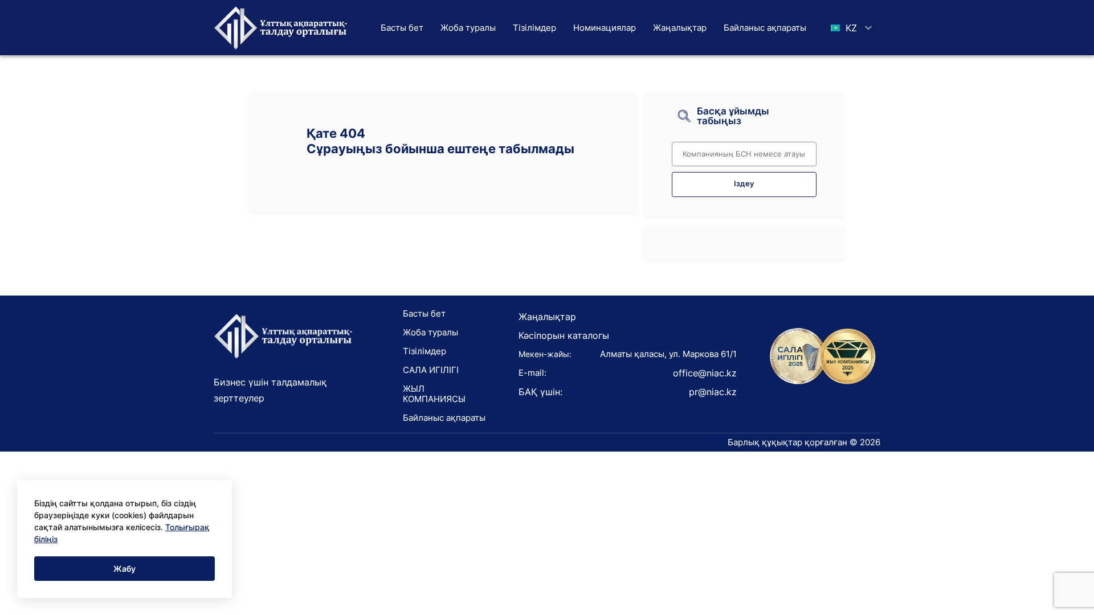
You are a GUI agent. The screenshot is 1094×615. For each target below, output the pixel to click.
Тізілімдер (534, 27)
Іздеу (744, 183)
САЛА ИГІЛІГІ (431, 369)
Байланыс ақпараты (765, 27)
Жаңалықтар (680, 27)
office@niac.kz (705, 373)
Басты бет (402, 27)
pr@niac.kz (713, 391)
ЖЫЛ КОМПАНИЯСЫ (434, 393)
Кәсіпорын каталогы (564, 335)
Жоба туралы (468, 27)
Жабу (124, 568)
